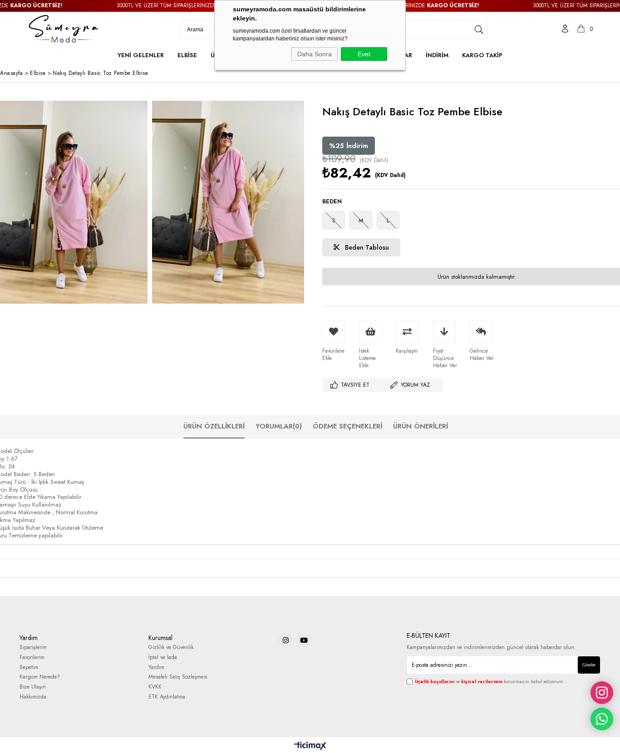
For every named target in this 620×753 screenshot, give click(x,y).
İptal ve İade (162, 657)
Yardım (156, 667)
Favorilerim (32, 657)
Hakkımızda (33, 697)
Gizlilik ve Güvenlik (170, 647)
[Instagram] (286, 640)
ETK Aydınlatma (166, 697)
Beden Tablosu (366, 247)
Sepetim (29, 667)
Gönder (588, 664)
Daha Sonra (314, 54)
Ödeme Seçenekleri (347, 426)
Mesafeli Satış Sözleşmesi (177, 677)
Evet (364, 54)
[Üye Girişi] (565, 29)
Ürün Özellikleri (214, 426)
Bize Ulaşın (33, 687)
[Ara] (478, 29)
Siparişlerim (33, 647)
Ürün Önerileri (420, 426)
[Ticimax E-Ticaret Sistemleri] (310, 746)
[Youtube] (304, 640)
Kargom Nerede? (40, 677)
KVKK (155, 687)
